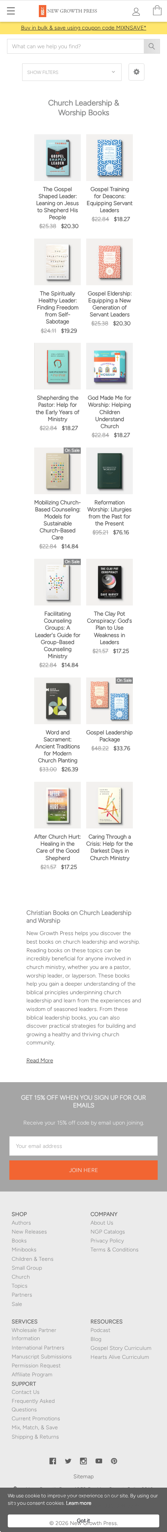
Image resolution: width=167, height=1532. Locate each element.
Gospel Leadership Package (109, 736)
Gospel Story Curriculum (120, 1348)
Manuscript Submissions (42, 1356)
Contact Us (26, 1392)
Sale (17, 1304)
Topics (20, 1286)
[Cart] (157, 11)
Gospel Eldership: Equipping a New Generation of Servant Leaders (110, 304)
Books (19, 1240)
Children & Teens (33, 1259)
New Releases (29, 1231)
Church (21, 1277)
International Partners (38, 1347)
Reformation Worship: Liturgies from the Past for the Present (109, 513)
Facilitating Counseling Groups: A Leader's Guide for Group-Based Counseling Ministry (57, 635)
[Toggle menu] (10, 10)
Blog (95, 1339)
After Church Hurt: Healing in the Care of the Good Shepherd (57, 847)
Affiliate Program (32, 1374)
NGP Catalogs (107, 1231)
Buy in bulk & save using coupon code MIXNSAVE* (83, 28)
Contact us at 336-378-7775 (103, 1505)
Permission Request (36, 1365)
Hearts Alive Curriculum (119, 1357)
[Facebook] (52, 1461)
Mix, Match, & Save (35, 1427)
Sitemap (83, 1476)
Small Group (27, 1268)
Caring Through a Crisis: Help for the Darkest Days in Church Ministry (109, 847)
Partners (22, 1295)
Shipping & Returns (35, 1437)
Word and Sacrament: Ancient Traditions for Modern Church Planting (57, 746)
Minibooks (24, 1249)
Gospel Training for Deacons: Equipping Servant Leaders (109, 200)
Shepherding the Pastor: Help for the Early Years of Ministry (57, 408)
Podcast (100, 1330)
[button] (136, 72)
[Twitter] (68, 1461)
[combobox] (83, 46)
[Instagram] (83, 1461)
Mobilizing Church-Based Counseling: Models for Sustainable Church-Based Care (57, 520)
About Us (101, 1223)
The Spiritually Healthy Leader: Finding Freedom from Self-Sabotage (57, 307)
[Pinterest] (114, 1461)
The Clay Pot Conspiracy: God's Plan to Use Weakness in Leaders (109, 628)
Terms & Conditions (114, 1249)
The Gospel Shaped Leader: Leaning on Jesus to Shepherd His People (57, 203)
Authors (21, 1223)
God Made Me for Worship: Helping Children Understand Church (109, 412)
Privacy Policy (107, 1240)
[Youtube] (99, 1461)
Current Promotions (36, 1418)
